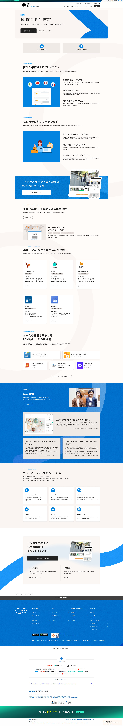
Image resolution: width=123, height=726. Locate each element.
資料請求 (90, 6)
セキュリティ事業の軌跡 (74, 697)
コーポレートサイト (59, 679)
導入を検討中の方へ (79, 3)
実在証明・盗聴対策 (31, 697)
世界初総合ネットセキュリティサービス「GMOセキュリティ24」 (37, 696)
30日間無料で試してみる (28, 31)
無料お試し (97, 6)
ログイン (85, 6)
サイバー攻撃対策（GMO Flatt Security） (58, 697)
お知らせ (95, 3)
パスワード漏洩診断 (49, 696)
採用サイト (66, 679)
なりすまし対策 (68, 697)
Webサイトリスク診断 (57, 696)
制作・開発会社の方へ (88, 3)
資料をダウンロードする (45, 31)
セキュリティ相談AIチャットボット (65, 696)
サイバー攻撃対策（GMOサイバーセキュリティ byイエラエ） (44, 697)
